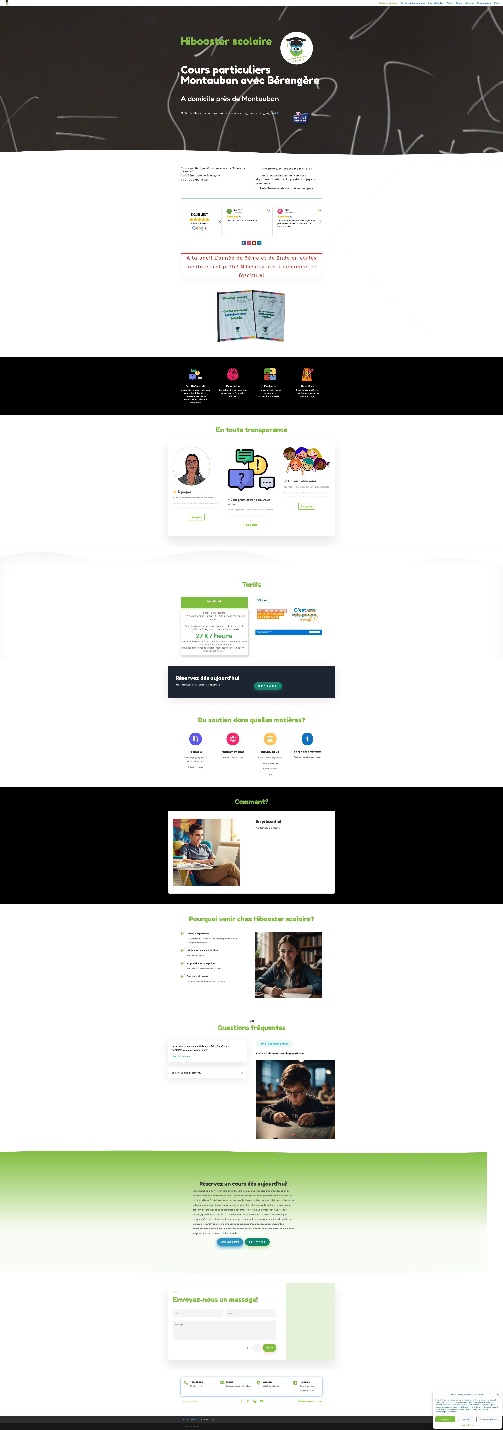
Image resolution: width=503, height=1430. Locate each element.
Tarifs (449, 3)
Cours (459, 3)
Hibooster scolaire (388, 3)
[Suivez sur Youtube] (254, 243)
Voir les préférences (488, 1419)
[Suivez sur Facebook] (244, 243)
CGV (221, 1419)
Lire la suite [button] (312, 233)
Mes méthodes (435, 3)
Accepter (445, 1419)
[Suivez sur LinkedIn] (259, 243)
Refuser (466, 1419)
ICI (278, 113)
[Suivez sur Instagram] (249, 243)
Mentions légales (467, 1425)
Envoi (269, 1347)
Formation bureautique (413, 3)
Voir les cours (230, 1242)
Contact (469, 3)
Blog (496, 3)
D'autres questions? (274, 1043)
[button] (497, 1394)
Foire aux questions (181, 1056)
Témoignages (484, 3)
